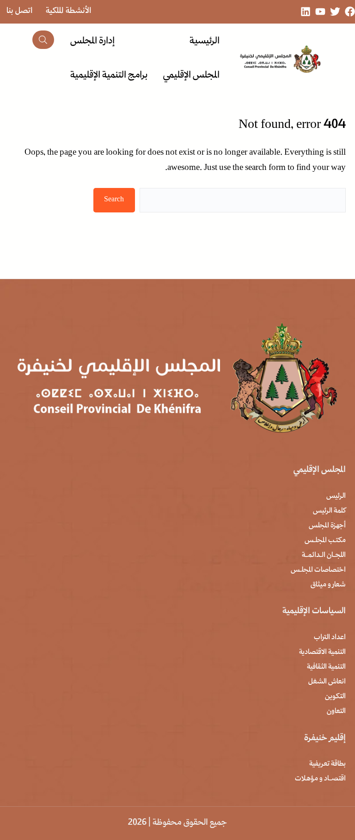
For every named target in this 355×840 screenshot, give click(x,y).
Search (114, 199)
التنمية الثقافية (326, 667)
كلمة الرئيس (329, 511)
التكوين (335, 696)
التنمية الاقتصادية (322, 652)
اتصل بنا (19, 11)
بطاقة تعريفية (327, 764)
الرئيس (336, 496)
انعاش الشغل (327, 682)
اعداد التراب (330, 637)
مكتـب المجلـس (325, 540)
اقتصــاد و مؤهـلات (320, 779)
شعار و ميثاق (328, 585)
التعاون (336, 711)
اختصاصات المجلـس (318, 570)
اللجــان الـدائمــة (324, 555)
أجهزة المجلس (327, 526)
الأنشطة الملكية (69, 11)
